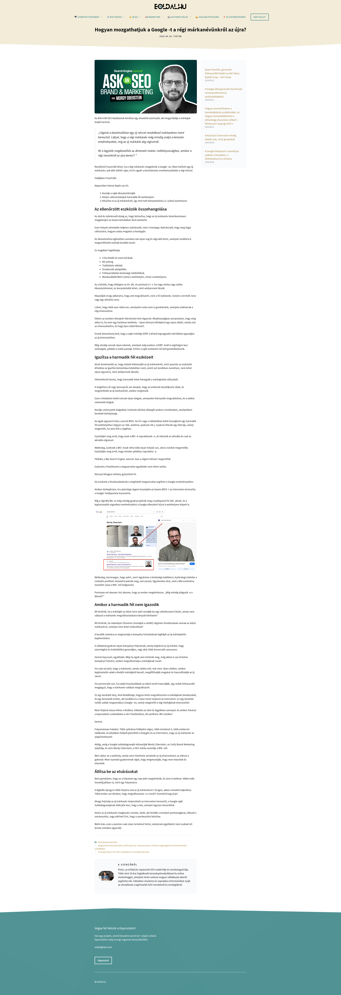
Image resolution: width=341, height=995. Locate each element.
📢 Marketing (152, 17)
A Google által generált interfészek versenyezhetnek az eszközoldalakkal (223, 92)
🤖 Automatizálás (178, 17)
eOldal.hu (101, 981)
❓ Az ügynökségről (234, 17)
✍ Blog (133, 17)
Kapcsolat (260, 17)
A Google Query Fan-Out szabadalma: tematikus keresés (123, 852)
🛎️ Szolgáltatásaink (207, 17)
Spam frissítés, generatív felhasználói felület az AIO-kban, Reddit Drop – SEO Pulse (222, 73)
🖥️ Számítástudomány (86, 17)
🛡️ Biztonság (114, 17)
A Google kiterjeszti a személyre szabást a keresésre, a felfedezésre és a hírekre (222, 155)
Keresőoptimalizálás (107, 842)
